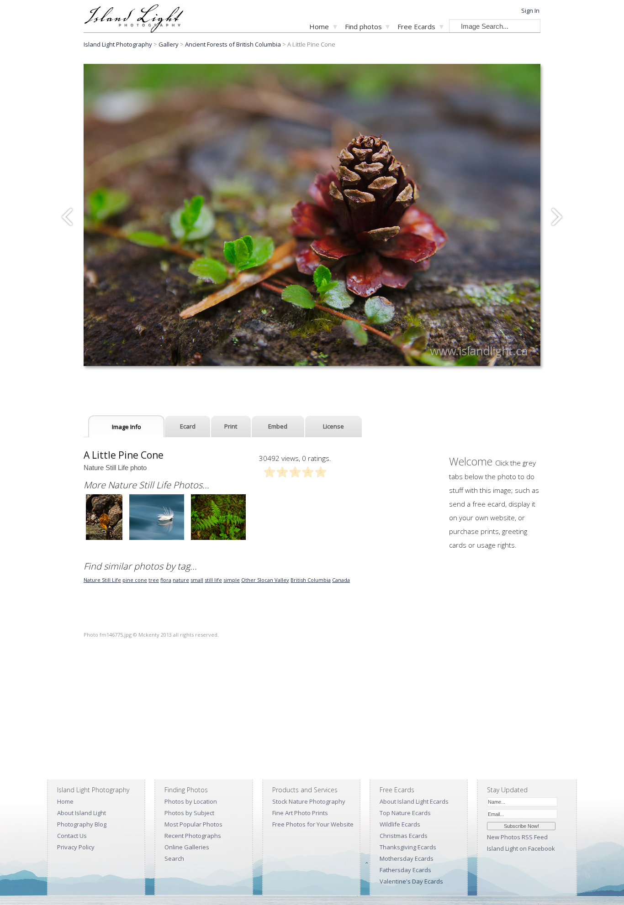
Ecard (188, 426)
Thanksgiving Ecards (408, 847)
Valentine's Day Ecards (411, 881)
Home (319, 26)
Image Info (126, 427)
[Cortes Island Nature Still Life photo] (218, 539)
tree (153, 579)
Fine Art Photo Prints (300, 813)
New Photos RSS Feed (517, 837)
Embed (277, 426)
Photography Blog (81, 824)
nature (181, 579)
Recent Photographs (192, 836)
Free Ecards (416, 26)
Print (230, 426)
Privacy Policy (76, 847)
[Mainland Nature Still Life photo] (104, 539)
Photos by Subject (189, 813)
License (333, 426)
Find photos (363, 26)
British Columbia (311, 579)
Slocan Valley (273, 579)
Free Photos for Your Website (313, 824)
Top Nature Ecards (405, 813)
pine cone (134, 579)
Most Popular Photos (193, 824)
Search (174, 858)
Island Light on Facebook (521, 848)
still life (213, 579)
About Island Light (81, 813)
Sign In (530, 10)
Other (249, 579)
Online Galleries (186, 847)
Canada (341, 579)
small (196, 579)
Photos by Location (190, 801)
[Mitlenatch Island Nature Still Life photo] (156, 539)
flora (165, 579)
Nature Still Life (102, 579)
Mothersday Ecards (407, 858)
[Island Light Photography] (134, 30)
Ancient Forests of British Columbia (233, 44)
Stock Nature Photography (308, 801)
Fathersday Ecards (405, 870)
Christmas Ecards (404, 836)
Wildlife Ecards (400, 824)
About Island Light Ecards (414, 801)
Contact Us (72, 836)
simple (231, 579)
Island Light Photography (118, 44)
